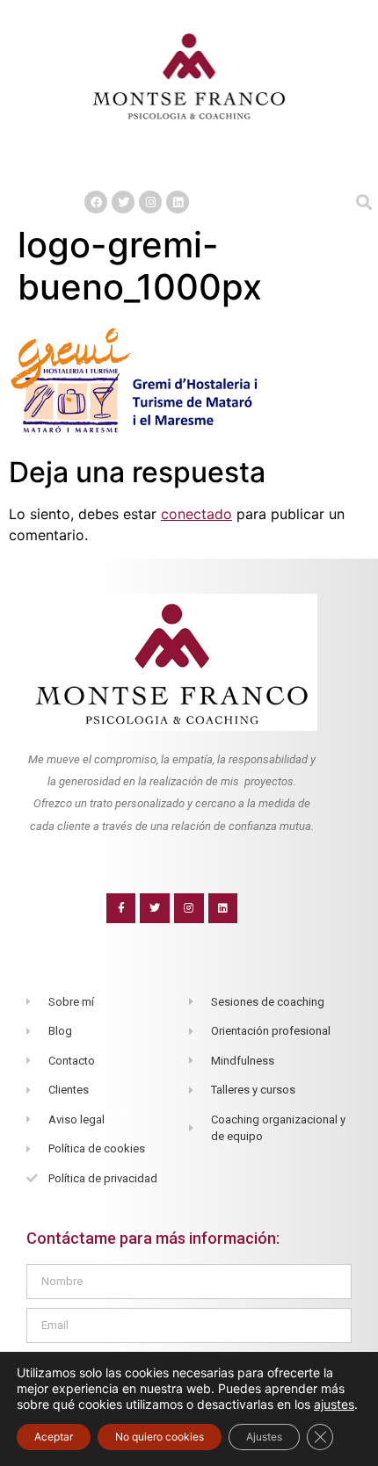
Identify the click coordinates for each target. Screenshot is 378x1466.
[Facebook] (95, 202)
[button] (189, 164)
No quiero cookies (159, 1436)
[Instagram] (150, 202)
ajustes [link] (334, 1404)
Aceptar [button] (53, 1436)
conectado (196, 514)
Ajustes (264, 1436)
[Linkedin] (177, 202)
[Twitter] (123, 202)
